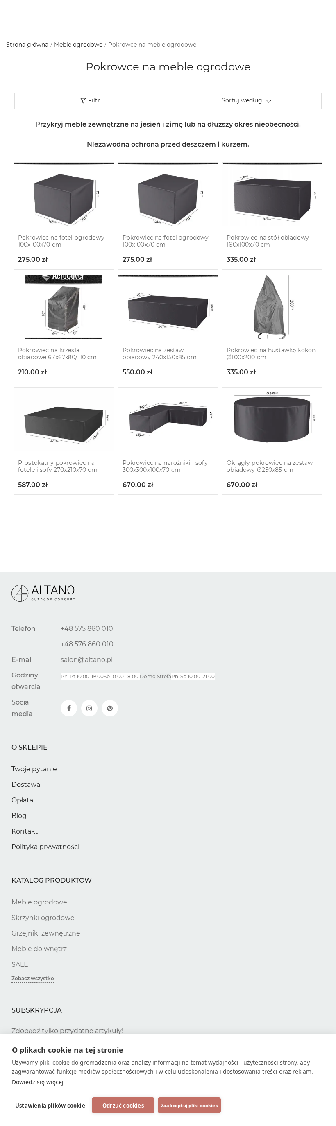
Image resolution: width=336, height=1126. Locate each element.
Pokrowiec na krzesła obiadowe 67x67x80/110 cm (57, 354)
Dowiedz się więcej (38, 1082)
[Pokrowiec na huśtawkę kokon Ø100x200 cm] (272, 307)
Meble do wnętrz (39, 949)
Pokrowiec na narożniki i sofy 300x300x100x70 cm (165, 467)
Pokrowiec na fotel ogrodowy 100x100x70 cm (61, 241)
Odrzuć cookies (123, 1105)
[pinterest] (110, 708)
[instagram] (89, 708)
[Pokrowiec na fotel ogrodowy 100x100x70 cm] (64, 194)
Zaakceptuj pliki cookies (189, 1105)
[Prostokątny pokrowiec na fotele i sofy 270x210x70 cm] (64, 419)
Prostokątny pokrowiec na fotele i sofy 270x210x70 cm (58, 467)
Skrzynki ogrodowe (43, 918)
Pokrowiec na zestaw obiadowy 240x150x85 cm (160, 354)
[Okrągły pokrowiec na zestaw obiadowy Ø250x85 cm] (272, 419)
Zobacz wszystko (32, 978)
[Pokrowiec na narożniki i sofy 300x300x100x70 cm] (168, 419)
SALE (19, 964)
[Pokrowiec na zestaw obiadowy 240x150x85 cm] (168, 307)
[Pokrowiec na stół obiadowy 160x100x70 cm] (272, 194)
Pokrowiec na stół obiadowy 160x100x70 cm (268, 241)
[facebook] (69, 708)
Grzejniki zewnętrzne (45, 933)
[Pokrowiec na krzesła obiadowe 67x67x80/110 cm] (64, 307)
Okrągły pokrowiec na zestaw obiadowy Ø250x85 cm (270, 467)
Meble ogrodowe (39, 902)
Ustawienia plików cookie (50, 1105)
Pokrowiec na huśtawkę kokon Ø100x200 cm (271, 354)
